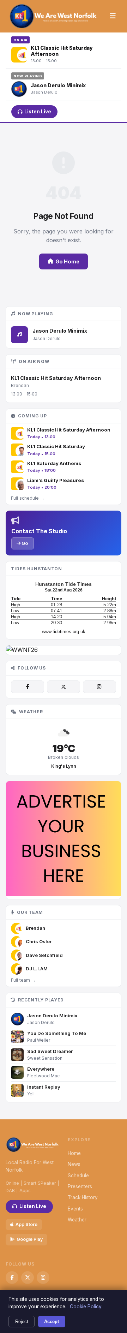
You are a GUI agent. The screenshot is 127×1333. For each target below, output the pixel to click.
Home (74, 1153)
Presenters (80, 1186)
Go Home (67, 261)
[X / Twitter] (63, 686)
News (74, 1164)
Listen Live (37, 111)
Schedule (78, 1175)
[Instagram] (99, 686)
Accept (51, 1321)
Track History (83, 1197)
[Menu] (113, 16)
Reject (21, 1321)
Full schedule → (27, 498)
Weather (77, 1219)
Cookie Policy (86, 1306)
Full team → (23, 980)
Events (75, 1209)
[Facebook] (27, 686)
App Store (26, 1224)
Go (24, 543)
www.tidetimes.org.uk (63, 631)
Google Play (30, 1239)
